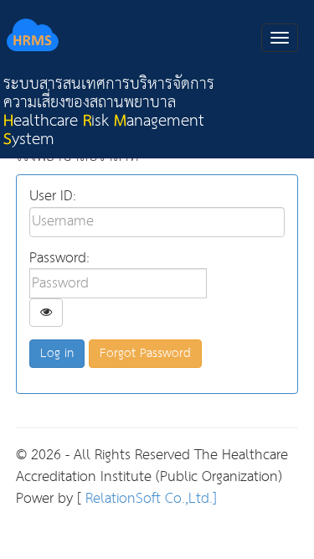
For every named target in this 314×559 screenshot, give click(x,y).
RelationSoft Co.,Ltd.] (149, 499)
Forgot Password (145, 353)
